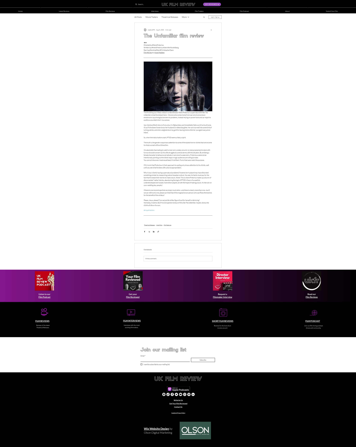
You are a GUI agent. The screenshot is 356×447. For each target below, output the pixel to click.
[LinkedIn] (193, 394)
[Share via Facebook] (144, 232)
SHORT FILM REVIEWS (222, 321)
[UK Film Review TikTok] (168, 394)
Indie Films (159, 225)
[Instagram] (184, 394)
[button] (287, 10)
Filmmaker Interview (222, 297)
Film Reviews (312, 297)
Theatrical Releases (169, 17)
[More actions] (211, 30)
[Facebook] (172, 394)
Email (143, 356)
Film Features (167, 225)
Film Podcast (44, 297)
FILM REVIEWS (42, 321)
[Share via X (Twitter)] (149, 232)
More (184, 17)
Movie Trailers (151, 17)
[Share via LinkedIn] (154, 232)
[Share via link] (158, 232)
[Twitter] (176, 394)
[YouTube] (180, 394)
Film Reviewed (133, 297)
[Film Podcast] (163, 394)
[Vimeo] (189, 394)
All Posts (138, 17)
